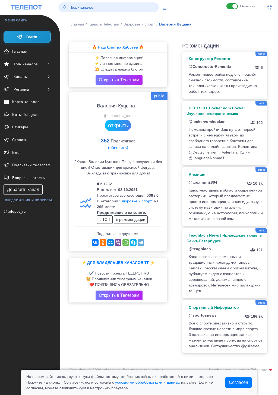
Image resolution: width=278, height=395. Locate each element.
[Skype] (133, 242)
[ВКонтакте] (95, 242)
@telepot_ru (15, 211)
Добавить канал (23, 189)
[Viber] (118, 242)
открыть (118, 125)
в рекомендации (130, 219)
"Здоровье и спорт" (136, 201)
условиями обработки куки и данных (147, 382)
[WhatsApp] (125, 242)
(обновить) (118, 147)
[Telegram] (141, 242)
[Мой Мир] (110, 242)
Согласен (238, 382)
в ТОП (104, 219)
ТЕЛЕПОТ (26, 7)
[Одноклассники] (103, 242)
